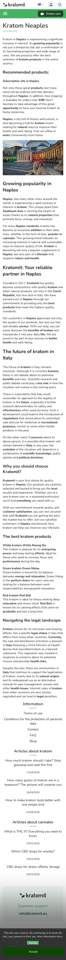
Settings (33, 943)
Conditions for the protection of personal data (33, 721)
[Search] (60, 4)
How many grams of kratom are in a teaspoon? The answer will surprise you (33, 782)
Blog (33, 741)
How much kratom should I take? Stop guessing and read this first (33, 762)
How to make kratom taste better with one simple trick (33, 802)
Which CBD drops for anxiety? (33, 851)
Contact (32, 729)
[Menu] (5, 13)
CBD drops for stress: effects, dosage (33, 867)
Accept (33, 951)
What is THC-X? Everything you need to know (33, 833)
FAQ (33, 735)
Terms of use (33, 713)
